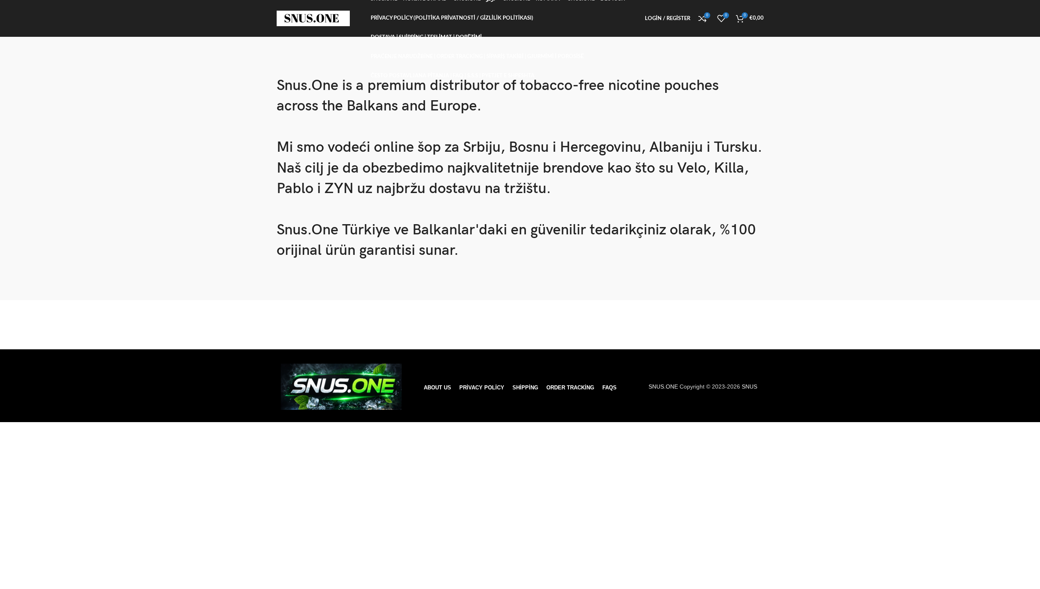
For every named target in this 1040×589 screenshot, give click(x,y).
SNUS (749, 386)
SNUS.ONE (664, 386)
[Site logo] (313, 18)
